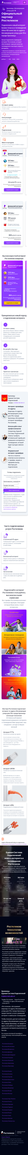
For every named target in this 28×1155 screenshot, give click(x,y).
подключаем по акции (12, 189)
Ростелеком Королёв (7, 1076)
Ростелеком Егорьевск (7, 1057)
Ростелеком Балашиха (7, 1043)
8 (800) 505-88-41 (19, 403)
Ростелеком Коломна (7, 1074)
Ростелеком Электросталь (8, 1121)
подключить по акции (12, 303)
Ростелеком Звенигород (8, 1063)
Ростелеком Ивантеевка (8, 1066)
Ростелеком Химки (6, 1115)
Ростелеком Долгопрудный (8, 1054)
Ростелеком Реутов (6, 1112)
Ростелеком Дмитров (7, 1052)
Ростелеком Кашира (7, 1071)
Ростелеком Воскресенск (8, 1049)
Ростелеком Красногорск (8, 1079)
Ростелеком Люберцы (7, 1085)
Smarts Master (5, 1137)
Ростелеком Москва (7, 1090)
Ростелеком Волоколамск (8, 1046)
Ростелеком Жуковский (7, 1060)
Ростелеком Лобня (6, 1082)
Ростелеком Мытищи (7, 1093)
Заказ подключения (14, 490)
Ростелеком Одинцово (7, 1104)
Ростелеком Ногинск (7, 1101)
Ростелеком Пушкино (7, 1109)
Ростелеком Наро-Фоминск (8, 1098)
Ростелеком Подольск (7, 1107)
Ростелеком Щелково (7, 1118)
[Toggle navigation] (24, 2)
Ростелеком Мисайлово (8, 1088)
